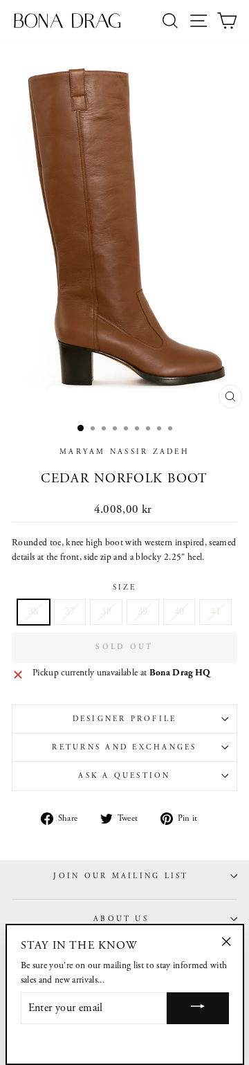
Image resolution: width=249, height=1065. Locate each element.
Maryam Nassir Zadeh (124, 452)
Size (125, 587)
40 (179, 611)
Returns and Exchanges (124, 747)
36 (33, 611)
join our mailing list (120, 876)
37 (70, 611)
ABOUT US (121, 919)
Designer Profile (125, 719)
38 (106, 611)
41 (215, 611)
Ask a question (124, 776)
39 (143, 611)
